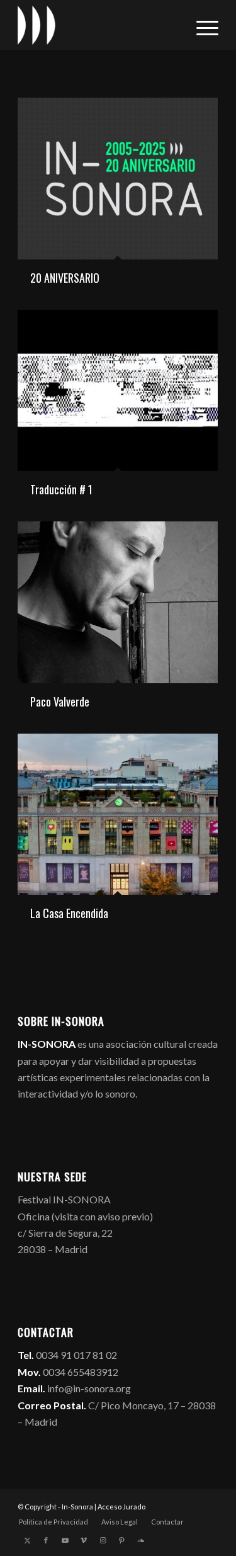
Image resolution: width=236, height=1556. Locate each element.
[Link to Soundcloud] (140, 1540)
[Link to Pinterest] (121, 1540)
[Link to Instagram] (102, 1540)
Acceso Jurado (121, 1506)
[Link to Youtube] (64, 1540)
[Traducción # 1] (118, 391)
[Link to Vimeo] (83, 1540)
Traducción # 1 (61, 489)
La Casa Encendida (69, 913)
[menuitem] (201, 25)
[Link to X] (27, 1540)
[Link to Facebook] (46, 1540)
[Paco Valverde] (118, 602)
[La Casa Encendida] (118, 814)
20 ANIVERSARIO (64, 278)
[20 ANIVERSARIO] (118, 178)
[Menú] (201, 25)
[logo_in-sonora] (98, 25)
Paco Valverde (59, 701)
